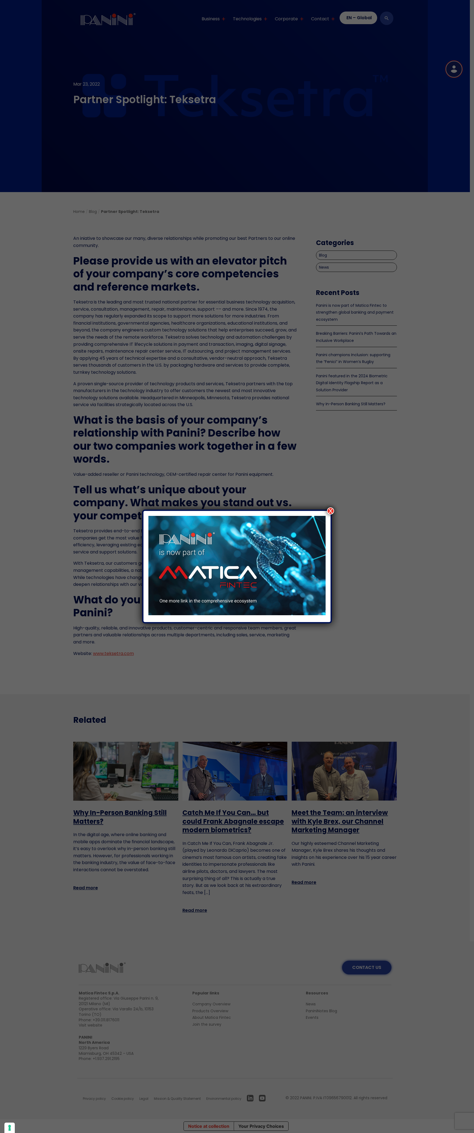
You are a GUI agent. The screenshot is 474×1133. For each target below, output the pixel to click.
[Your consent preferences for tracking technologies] (9, 1128)
